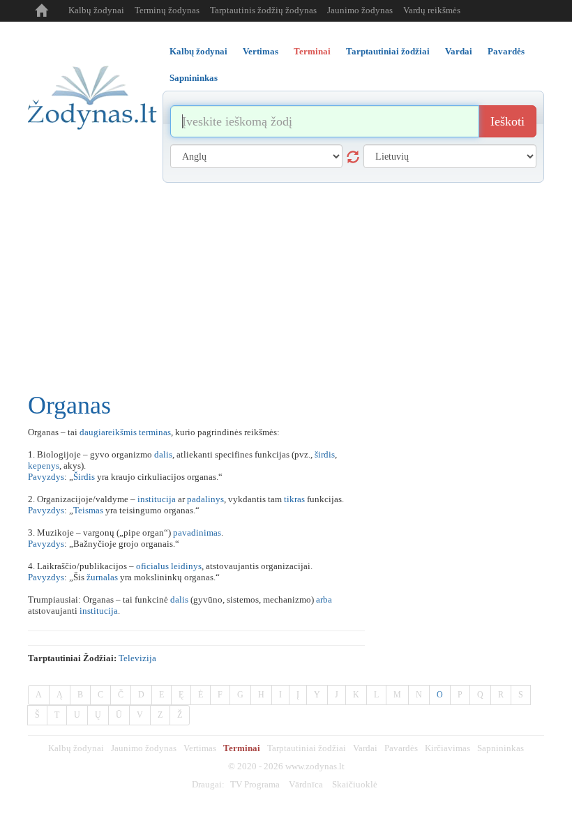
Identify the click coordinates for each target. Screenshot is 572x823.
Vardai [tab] (458, 51)
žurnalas (102, 577)
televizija (137, 658)
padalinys (205, 499)
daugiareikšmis (108, 432)
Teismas (88, 510)
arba (324, 599)
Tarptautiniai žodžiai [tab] (388, 51)
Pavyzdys (46, 476)
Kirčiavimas (447, 748)
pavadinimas (197, 532)
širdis (325, 454)
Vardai (365, 748)
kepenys (43, 465)
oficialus (152, 566)
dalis (163, 454)
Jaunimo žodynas (360, 10)
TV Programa (255, 784)
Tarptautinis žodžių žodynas (263, 10)
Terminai (241, 748)
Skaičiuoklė (354, 784)
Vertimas (199, 748)
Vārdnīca (306, 784)
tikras (294, 499)
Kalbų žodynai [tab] (198, 51)
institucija (156, 499)
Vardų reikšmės (431, 10)
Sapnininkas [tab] (194, 78)
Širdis (84, 476)
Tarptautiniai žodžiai (306, 748)
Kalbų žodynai (96, 10)
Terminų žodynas (167, 10)
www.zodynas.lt (315, 766)
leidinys (186, 566)
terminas (155, 432)
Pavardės (401, 748)
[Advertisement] (286, 287)
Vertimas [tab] (260, 51)
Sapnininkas (500, 748)
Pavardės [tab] (506, 51)
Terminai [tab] (312, 51)
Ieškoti (507, 121)
